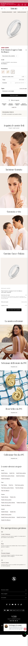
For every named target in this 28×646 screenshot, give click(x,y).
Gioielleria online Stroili (7, 12)
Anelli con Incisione (22, 12)
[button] (14, 105)
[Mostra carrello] (26, 8)
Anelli (15, 12)
